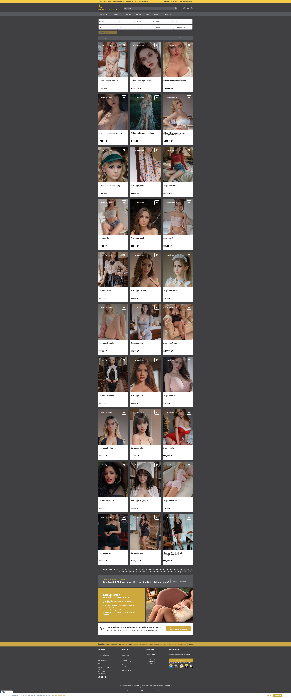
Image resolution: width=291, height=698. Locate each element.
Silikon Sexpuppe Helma (141, 81)
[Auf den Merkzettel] (124, 45)
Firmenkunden (125, 660)
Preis (119, 21)
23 (184, 569)
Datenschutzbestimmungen (177, 662)
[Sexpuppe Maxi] (145, 217)
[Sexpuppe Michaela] (145, 269)
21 (177, 569)
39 (164, 572)
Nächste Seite (186, 572)
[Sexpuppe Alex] (113, 532)
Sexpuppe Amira (170, 501)
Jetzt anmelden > (180, 660)
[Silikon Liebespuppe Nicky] (113, 164)
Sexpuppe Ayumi (138, 343)
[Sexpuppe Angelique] (145, 479)
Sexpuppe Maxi (137, 238)
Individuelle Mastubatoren (103, 655)
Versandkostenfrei (181, 27)
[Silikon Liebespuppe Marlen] (178, 59)
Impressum (124, 666)
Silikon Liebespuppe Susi (109, 81)
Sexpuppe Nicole (170, 343)
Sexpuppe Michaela (139, 291)
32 (140, 572)
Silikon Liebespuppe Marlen (174, 81)
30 (133, 572)
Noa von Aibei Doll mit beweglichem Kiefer (172, 554)
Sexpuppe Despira (106, 501)
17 (164, 569)
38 (161, 572)
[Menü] (12, 691)
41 (171, 572)
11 (143, 569)
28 (126, 572)
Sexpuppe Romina (171, 186)
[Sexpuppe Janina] (113, 217)
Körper (120, 27)
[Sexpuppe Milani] (113, 269)
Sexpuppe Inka (137, 448)
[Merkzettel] (184, 8)
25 (191, 569)
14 (153, 569)
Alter (176, 21)
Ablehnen (268, 695)
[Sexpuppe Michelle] (113, 374)
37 (157, 572)
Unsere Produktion (126, 657)
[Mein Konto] (188, 8)
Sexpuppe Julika (137, 186)
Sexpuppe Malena (170, 291)
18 (167, 569)
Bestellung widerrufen (126, 670)
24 (188, 569)
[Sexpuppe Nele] (178, 217)
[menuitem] (150, 8)
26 (119, 572)
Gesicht (101, 27)
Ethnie (157, 21)
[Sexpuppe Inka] (145, 427)
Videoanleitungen (101, 661)
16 (160, 569)
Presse (123, 658)
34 (147, 572)
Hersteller (101, 21)
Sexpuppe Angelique (139, 501)
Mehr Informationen (60, 695)
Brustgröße (140, 21)
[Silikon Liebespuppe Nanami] (113, 112)
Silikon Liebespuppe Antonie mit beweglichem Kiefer (176, 134)
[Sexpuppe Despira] (113, 479)
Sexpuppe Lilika (137, 396)
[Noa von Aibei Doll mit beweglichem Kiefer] (178, 532)
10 (139, 569)
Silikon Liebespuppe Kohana (142, 133)
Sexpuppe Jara (137, 553)
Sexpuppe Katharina (107, 448)
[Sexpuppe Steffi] (178, 374)
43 (178, 572)
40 (168, 572)
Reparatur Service (101, 658)
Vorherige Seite (106, 569)
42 (175, 572)
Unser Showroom (125, 655)
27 (122, 572)
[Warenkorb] (191, 8)
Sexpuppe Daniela (106, 343)
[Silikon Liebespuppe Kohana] (145, 112)
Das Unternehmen (125, 654)
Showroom (106, 614)
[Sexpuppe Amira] (178, 479)
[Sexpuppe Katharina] (113, 427)
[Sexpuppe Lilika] (145, 374)
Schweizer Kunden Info (102, 660)
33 (143, 572)
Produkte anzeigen (104, 32)
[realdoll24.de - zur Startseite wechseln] (108, 8)
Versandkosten (142, 685)
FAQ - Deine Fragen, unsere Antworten (106, 654)
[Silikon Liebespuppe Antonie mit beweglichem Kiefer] (178, 112)
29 (129, 572)
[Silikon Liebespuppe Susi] (113, 59)
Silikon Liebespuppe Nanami (110, 133)
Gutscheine (100, 664)
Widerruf (123, 663)
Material (158, 27)
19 (170, 569)
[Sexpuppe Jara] (145, 532)
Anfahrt (99, 663)
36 (154, 572)
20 (174, 569)
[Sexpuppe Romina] (178, 164)
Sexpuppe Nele (169, 238)
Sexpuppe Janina (106, 238)
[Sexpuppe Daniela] (113, 322)
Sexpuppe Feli (169, 448)
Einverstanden (277, 695)
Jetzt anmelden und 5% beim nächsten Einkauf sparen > (178, 628)
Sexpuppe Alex (105, 553)
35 (150, 572)
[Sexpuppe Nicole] (178, 322)
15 (157, 569)
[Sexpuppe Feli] (178, 427)
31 (136, 572)
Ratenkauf (100, 657)
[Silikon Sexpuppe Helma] (145, 59)
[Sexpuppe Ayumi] (145, 322)
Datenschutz (124, 668)
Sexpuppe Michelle (106, 396)
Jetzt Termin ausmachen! (179, 581)
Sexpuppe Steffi (169, 396)
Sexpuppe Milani (105, 291)
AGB (123, 664)
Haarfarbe (139, 27)
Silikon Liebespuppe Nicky (109, 186)
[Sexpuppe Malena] (178, 269)
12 (146, 569)
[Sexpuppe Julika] (145, 164)
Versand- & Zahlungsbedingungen (129, 661)
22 (181, 569)
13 (150, 569)
